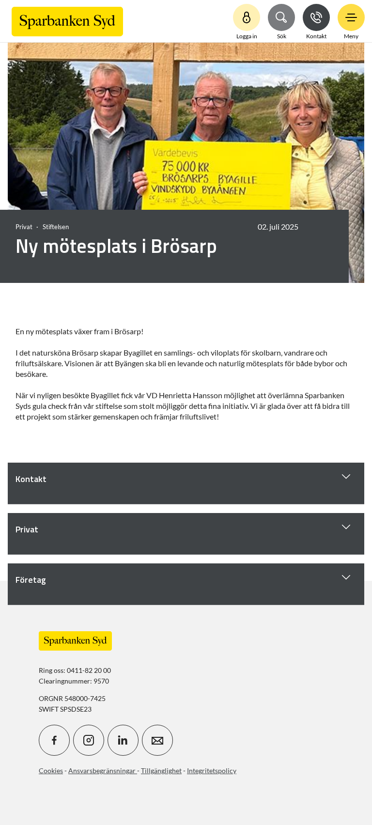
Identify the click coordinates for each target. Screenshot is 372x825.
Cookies (51, 770)
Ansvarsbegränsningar (102, 770)
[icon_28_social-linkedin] (123, 740)
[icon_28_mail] (157, 740)
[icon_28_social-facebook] (54, 740)
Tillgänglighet (161, 770)
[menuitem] (67, 21)
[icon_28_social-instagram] (88, 740)
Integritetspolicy (211, 770)
